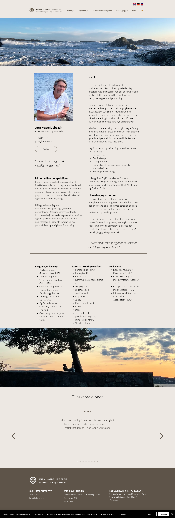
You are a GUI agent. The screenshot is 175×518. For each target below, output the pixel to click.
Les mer (151, 514)
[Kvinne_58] (97, 461)
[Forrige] (13, 436)
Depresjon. (81, 296)
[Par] (80, 461)
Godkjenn (163, 514)
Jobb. (78, 299)
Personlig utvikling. (85, 269)
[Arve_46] (94, 461)
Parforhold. (81, 276)
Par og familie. (82, 273)
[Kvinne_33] (91, 461)
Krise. (78, 306)
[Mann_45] (89, 461)
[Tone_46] (83, 461)
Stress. (78, 309)
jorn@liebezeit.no (44, 141)
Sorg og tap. (81, 286)
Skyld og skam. (82, 323)
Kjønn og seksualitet (85, 303)
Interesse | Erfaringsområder (86, 266)
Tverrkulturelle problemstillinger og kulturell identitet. (85, 316)
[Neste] (161, 436)
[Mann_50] (77, 461)
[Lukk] (172, 514)
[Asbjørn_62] (86, 461)
